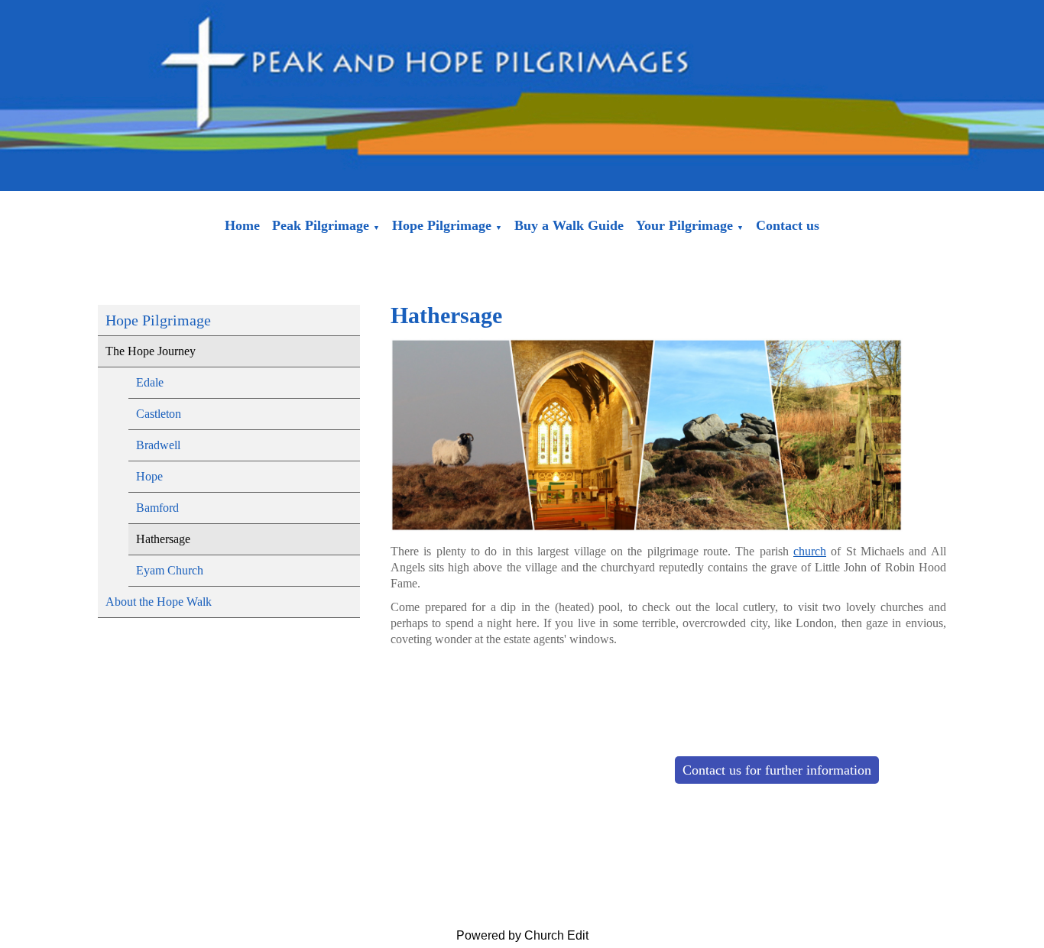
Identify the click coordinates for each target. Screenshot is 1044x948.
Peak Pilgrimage (320, 225)
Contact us (787, 225)
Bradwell (158, 444)
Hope (149, 476)
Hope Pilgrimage (441, 225)
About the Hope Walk (158, 601)
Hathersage (163, 538)
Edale (150, 382)
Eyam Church (169, 570)
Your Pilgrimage (684, 225)
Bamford (157, 507)
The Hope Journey (150, 351)
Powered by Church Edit (522, 935)
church (809, 551)
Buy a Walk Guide (569, 225)
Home (242, 225)
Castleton (158, 413)
